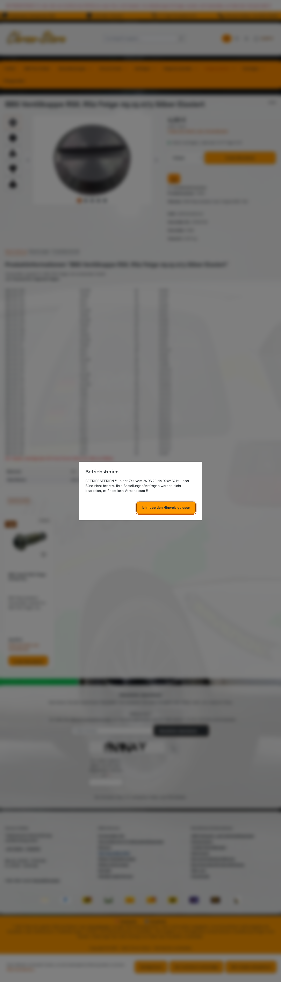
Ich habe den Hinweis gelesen (166, 508)
